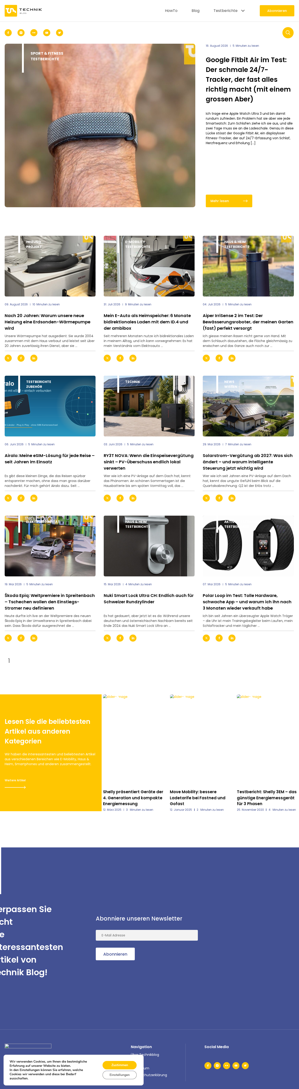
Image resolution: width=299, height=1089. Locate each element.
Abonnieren (277, 10)
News (229, 381)
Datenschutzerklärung (149, 1075)
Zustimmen (119, 1065)
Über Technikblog (145, 1054)
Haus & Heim (235, 241)
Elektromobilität (43, 521)
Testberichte (226, 10)
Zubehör (34, 386)
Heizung (33, 241)
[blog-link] (50, 266)
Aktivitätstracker (242, 521)
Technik (132, 381)
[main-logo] (23, 10)
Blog (195, 10)
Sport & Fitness (47, 53)
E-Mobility (135, 241)
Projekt (34, 246)
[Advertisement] (259, 941)
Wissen (230, 386)
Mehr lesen (219, 201)
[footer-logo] (28, 1051)
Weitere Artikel (15, 780)
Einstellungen (120, 1075)
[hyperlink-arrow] (88, 358)
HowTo (171, 10)
